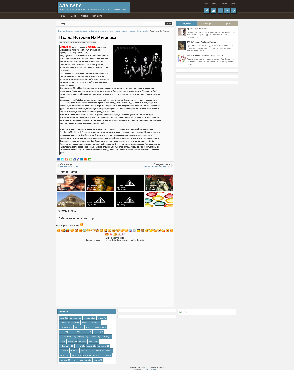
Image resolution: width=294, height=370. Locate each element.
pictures (85, 332)
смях (74, 322)
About (206, 3)
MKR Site (156, 369)
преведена (88, 318)
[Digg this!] (74, 159)
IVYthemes (148, 369)
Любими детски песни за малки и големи (205, 56)
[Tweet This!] (62, 159)
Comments (97, 16)
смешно (73, 332)
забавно (92, 341)
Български (74, 318)
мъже (62, 332)
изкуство (63, 355)
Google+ (220, 11)
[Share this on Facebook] (58, 159)
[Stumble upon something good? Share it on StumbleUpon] (70, 159)
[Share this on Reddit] (85, 159)
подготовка (84, 360)
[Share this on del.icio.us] (78, 159)
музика (73, 350)
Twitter (213, 11)
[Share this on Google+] (66, 159)
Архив (227, 24)
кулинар (81, 337)
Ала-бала (63, 42)
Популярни (186, 24)
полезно (93, 337)
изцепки (98, 350)
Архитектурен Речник (197, 29)
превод (100, 318)
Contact (214, 3)
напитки (97, 360)
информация (65, 346)
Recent (234, 11)
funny (81, 341)
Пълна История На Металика (87, 37)
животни (96, 355)
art (61, 341)
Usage (232, 3)
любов (84, 322)
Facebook (207, 11)
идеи (108, 350)
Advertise (223, 3)
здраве (77, 327)
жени (87, 327)
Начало (63, 16)
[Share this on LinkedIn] (81, 159)
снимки (105, 337)
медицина (99, 327)
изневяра (63, 360)
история (97, 332)
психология (64, 327)
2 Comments (62, 206)
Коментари (207, 24)
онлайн (70, 341)
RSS (227, 11)
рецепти (63, 322)
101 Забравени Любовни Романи (201, 42)
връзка (89, 346)
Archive (84, 16)
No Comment (91, 42)
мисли (85, 355)
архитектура (85, 350)
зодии (106, 355)
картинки (75, 355)
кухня (94, 322)
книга (62, 318)
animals (63, 350)
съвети (78, 346)
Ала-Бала (70, 5)
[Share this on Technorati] (89, 159)
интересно (102, 346)
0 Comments (121, 189)
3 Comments (62, 189)
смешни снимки (66, 337)
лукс (73, 360)
